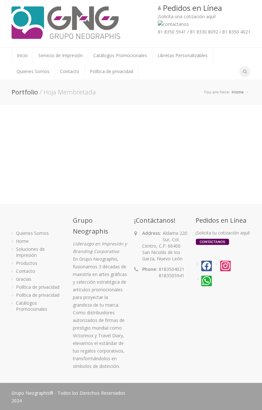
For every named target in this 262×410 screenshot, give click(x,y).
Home (238, 92)
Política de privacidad (111, 71)
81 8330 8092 (204, 32)
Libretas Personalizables (183, 55)
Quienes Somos (33, 71)
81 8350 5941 (172, 32)
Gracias (23, 279)
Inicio (22, 55)
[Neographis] (66, 36)
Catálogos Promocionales (120, 55)
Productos (26, 263)
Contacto (69, 71)
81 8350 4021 (236, 32)
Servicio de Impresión (60, 55)
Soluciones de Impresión (30, 252)
